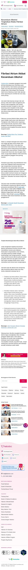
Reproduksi (9, 396)
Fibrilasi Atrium (4, 26)
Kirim (23, 381)
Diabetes (11, 390)
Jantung (17, 390)
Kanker (3, 396)
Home (4, 8)
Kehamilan (4, 393)
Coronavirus (4, 390)
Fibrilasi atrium (5, 83)
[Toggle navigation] (2, 2)
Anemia (22, 393)
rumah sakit (21, 187)
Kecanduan (11, 26)
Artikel (10, 8)
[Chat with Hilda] (25, 425)
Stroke (21, 390)
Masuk (24, 2)
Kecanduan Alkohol (19, 26)
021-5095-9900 (6, 476)
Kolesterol (10, 393)
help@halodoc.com (7, 473)
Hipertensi (16, 393)
